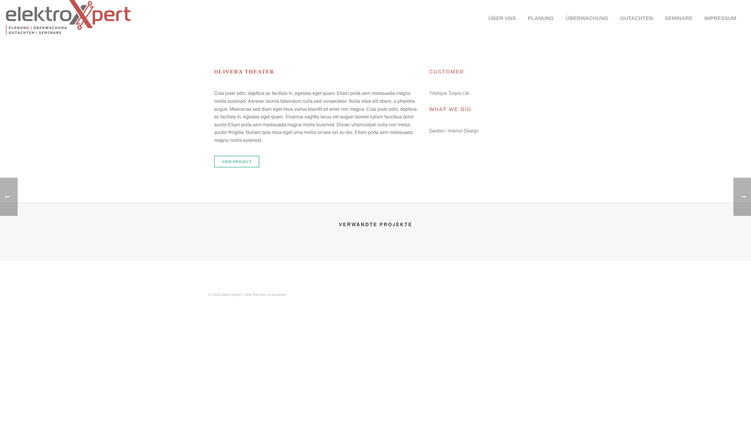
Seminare (679, 18)
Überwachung (587, 18)
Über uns (502, 18)
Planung (541, 18)
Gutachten (636, 18)
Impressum (720, 18)
